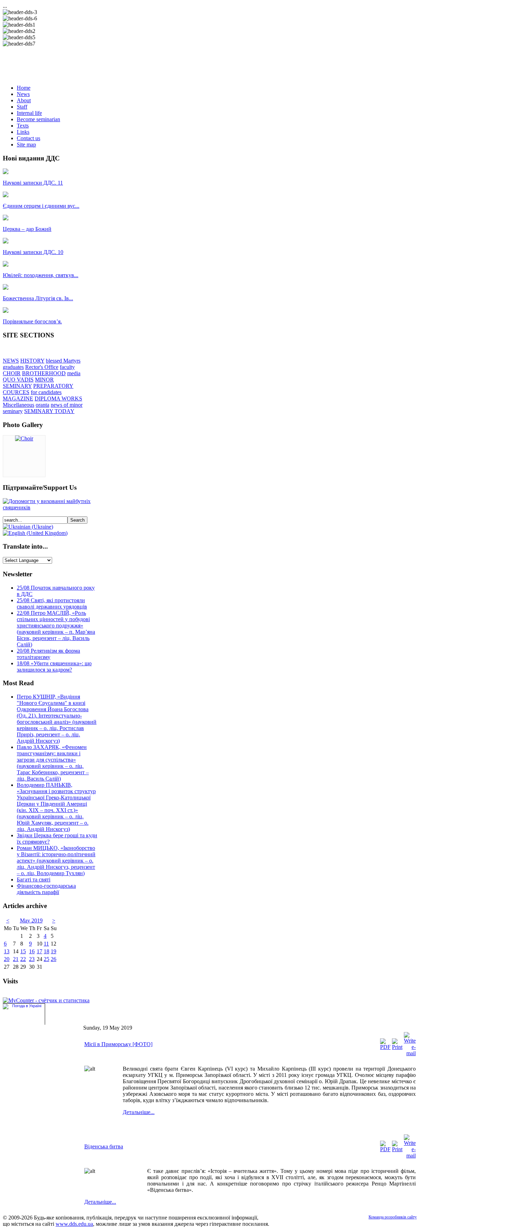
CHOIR (12, 373)
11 (46, 944)
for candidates (46, 392)
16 (32, 951)
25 (46, 959)
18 (46, 951)
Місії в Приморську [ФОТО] (118, 1044)
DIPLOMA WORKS (58, 398)
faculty (67, 367)
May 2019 (31, 920)
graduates (13, 367)
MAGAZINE (18, 398)
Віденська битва (103, 1146)
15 (23, 951)
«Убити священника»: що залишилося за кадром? (54, 666)
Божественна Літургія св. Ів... (38, 298)
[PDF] (385, 1047)
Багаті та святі (33, 879)
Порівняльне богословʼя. (32, 321)
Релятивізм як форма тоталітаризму (48, 654)
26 (53, 959)
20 (6, 959)
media (73, 373)
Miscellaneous (18, 405)
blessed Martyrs (63, 361)
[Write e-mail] (410, 1053)
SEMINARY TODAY (49, 411)
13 (6, 951)
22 (23, 959)
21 (16, 959)
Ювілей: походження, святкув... (40, 275)
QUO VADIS (18, 380)
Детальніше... (139, 1112)
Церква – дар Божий (27, 229)
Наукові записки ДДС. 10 (33, 252)
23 (32, 959)
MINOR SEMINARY (28, 383)
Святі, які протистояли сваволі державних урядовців (52, 603)
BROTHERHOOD (44, 373)
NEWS (11, 361)
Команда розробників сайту (393, 1217)
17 (39, 951)
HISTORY (32, 361)
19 (53, 951)
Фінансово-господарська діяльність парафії (46, 889)
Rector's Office (41, 367)
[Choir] (24, 438)
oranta (42, 405)
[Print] (397, 1047)
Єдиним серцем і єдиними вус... (41, 206)
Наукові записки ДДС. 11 (33, 183)
